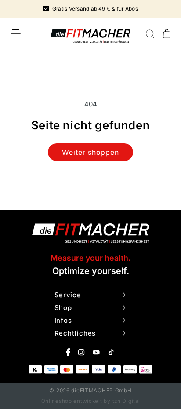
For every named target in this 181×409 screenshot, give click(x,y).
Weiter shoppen (90, 152)
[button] (16, 33)
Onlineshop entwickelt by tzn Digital (90, 401)
